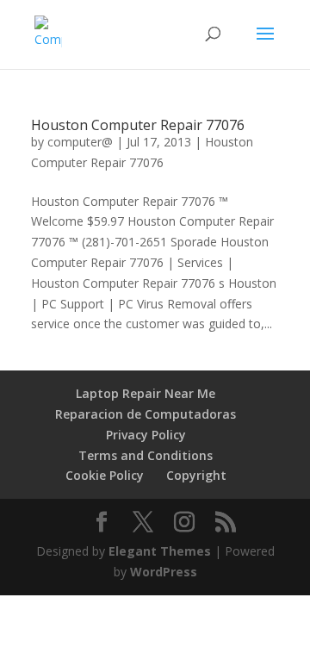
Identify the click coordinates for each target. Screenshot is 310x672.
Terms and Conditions (145, 455)
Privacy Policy (146, 434)
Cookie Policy (104, 475)
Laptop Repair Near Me (145, 393)
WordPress (163, 571)
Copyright (196, 475)
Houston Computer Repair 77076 (138, 124)
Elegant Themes (159, 551)
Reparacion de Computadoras (145, 414)
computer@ (80, 142)
